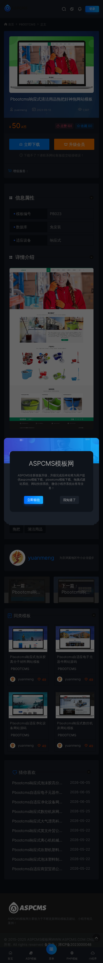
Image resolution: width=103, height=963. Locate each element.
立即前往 (33, 500)
